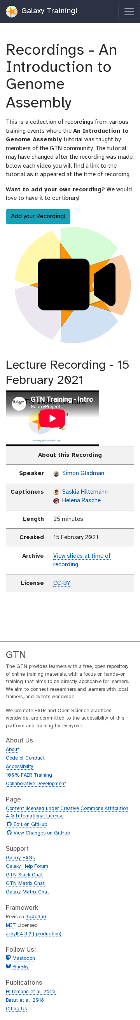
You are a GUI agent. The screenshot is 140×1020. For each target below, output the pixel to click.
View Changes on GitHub (41, 833)
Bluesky (20, 967)
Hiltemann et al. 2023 (31, 991)
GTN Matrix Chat (25, 883)
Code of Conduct (25, 758)
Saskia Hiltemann (84, 492)
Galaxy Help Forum (27, 866)
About (12, 749)
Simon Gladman (82, 473)
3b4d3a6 (36, 916)
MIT (11, 925)
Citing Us (16, 1008)
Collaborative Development (36, 783)
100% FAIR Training (29, 775)
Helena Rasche (81, 501)
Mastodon (23, 958)
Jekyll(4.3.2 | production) (33, 934)
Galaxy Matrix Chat (27, 892)
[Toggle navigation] (129, 11)
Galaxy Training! (48, 11)
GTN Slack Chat (24, 875)
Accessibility (19, 766)
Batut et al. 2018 (25, 1000)
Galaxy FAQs (20, 857)
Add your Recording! (38, 216)
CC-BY (61, 583)
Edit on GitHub (29, 824)
